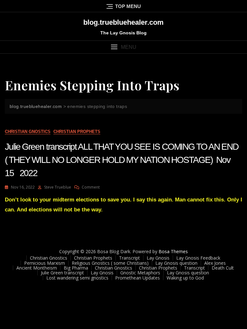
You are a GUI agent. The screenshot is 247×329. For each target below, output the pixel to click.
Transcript (129, 258)
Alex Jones (215, 263)
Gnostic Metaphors (140, 273)
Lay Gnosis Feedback (198, 258)
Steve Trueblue (57, 187)
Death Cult (223, 268)
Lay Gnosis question (176, 263)
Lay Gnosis (158, 258)
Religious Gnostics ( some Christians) (110, 263)
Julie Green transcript (62, 273)
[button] (123, 47)
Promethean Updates (137, 278)
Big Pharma (76, 268)
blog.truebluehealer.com (123, 22)
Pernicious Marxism (44, 263)
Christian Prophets (76, 131)
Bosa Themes (173, 251)
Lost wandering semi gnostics (77, 278)
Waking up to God (185, 278)
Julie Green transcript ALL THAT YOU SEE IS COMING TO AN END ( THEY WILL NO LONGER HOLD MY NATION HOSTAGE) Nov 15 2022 (121, 160)
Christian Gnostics (27, 131)
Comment (91, 187)
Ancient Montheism (36, 268)
